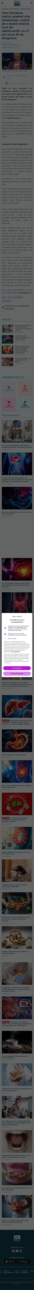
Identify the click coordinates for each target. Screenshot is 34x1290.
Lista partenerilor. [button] (15, 651)
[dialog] (17, 645)
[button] (17, 638)
